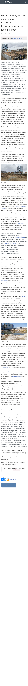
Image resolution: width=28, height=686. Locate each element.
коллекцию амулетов (11, 243)
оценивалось (4, 280)
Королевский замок (17, 38)
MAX (8, 477)
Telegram (3, 477)
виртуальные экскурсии (13, 371)
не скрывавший (5, 302)
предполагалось (16, 376)
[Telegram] (5, 479)
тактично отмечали (6, 214)
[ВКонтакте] (2, 479)
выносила (3, 350)
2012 (23, 296)
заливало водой (5, 348)
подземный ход (20, 237)
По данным (13, 106)
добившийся (12, 266)
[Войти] (25, 2)
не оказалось (4, 367)
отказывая (20, 223)
